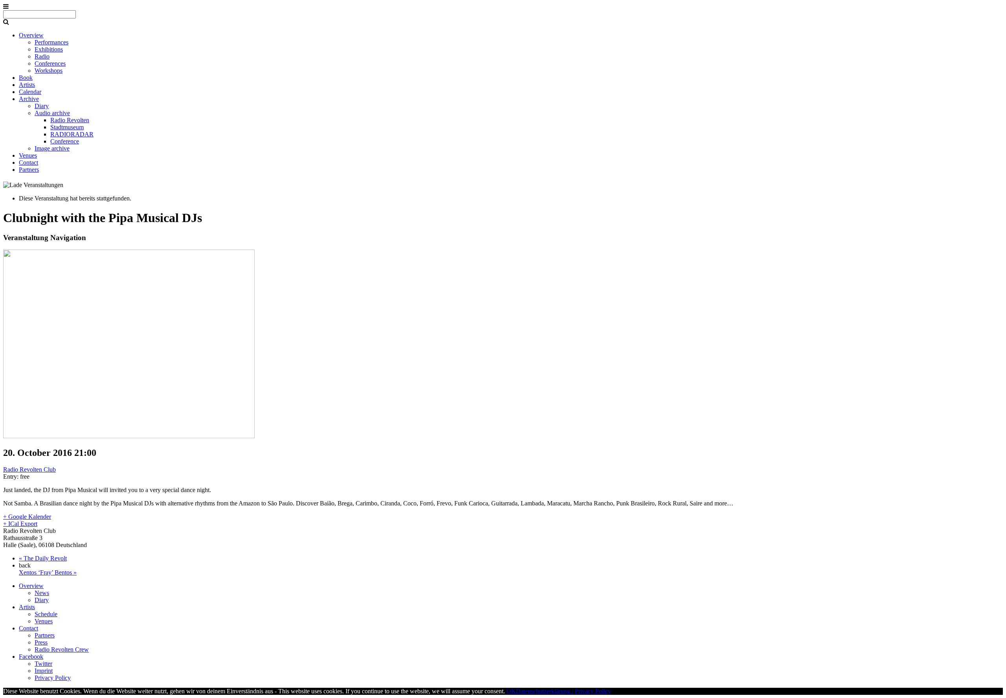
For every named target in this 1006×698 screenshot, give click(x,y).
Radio (42, 56)
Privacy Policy (53, 677)
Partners (29, 169)
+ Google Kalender (27, 516)
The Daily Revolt (43, 558)
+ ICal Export (20, 523)
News (42, 593)
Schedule (46, 614)
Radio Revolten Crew (62, 649)
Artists (27, 84)
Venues (28, 155)
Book (26, 77)
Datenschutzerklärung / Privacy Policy (563, 691)
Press (41, 642)
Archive (29, 99)
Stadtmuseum (67, 127)
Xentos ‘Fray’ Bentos (48, 572)
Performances (51, 42)
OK (511, 691)
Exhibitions (49, 49)
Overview (31, 35)
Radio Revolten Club (29, 469)
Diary (42, 106)
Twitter (43, 663)
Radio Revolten (69, 120)
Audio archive (52, 113)
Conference (64, 141)
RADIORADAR (72, 134)
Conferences (50, 63)
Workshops (48, 70)
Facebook (31, 656)
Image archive (52, 148)
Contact (28, 162)
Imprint (44, 670)
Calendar (30, 91)
